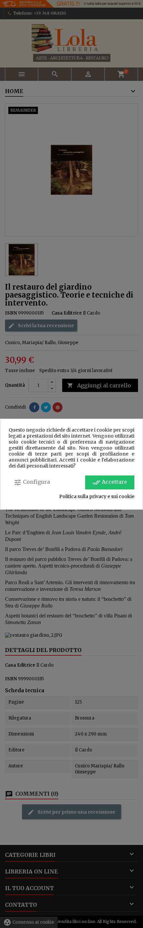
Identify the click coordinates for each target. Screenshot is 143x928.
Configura (32, 482)
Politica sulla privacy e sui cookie (96, 496)
